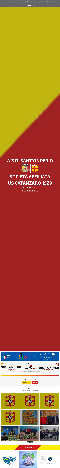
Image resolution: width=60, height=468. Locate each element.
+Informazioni (29, 5)
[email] (35, 190)
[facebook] (23, 190)
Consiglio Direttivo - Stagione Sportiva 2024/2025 (10, 417)
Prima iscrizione (26, 382)
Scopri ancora (30, 442)
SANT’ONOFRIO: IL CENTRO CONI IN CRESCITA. (30, 433)
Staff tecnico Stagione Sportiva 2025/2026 (10, 401)
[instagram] (25, 190)
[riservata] (37, 190)
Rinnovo (35, 382)
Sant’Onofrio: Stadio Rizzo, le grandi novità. (10, 433)
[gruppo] (32, 190)
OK (34, 5)
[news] (30, 190)
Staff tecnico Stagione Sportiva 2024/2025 (49, 401)
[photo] (27, 190)
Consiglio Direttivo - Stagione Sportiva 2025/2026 (30, 401)
